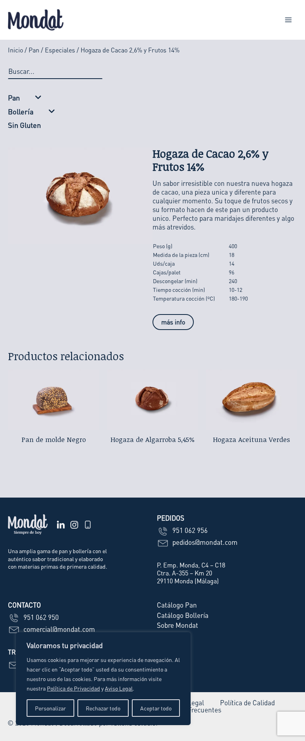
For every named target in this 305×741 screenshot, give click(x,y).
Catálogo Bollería (182, 615)
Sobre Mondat (177, 625)
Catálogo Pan (177, 604)
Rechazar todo (103, 708)
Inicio (15, 50)
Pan (34, 50)
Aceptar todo (156, 708)
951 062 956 (189, 530)
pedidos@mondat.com (204, 542)
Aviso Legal (119, 688)
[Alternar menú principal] (288, 20)
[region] (103, 678)
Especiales (60, 50)
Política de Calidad (247, 702)
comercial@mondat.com (58, 629)
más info (173, 322)
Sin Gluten (24, 124)
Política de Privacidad (73, 688)
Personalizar (50, 708)
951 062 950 (40, 617)
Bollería (20, 111)
